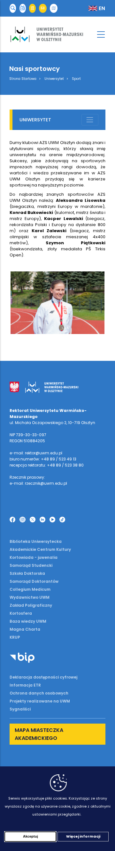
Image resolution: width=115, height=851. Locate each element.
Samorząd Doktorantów (34, 581)
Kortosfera (21, 613)
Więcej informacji (83, 836)
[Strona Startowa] (57, 34)
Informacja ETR (25, 685)
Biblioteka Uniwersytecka (36, 541)
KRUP (15, 637)
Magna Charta (25, 629)
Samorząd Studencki (31, 565)
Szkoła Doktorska (27, 573)
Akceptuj (30, 836)
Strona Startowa (22, 78)
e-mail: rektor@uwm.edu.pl (36, 453)
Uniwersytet (54, 78)
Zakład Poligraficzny (31, 605)
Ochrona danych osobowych (39, 693)
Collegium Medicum (30, 589)
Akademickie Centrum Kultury (40, 549)
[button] (13, 8)
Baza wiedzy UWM (28, 621)
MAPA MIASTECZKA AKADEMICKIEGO (39, 734)
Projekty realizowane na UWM (40, 701)
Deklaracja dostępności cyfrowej (43, 677)
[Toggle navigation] (89, 119)
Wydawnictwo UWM (30, 597)
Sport (76, 78)
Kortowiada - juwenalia (33, 557)
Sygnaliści (20, 709)
